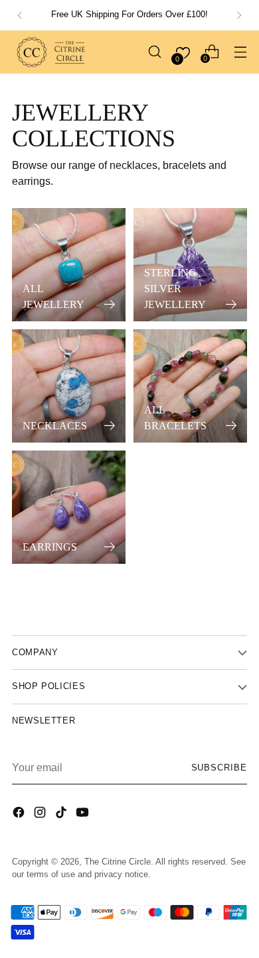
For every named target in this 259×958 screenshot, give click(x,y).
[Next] (239, 15)
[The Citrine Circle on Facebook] (20, 814)
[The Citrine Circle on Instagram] (41, 814)
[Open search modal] (154, 52)
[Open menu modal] (240, 52)
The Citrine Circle (117, 862)
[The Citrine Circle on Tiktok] (62, 814)
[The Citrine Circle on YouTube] (84, 814)
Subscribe (219, 767)
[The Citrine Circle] (52, 52)
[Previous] (20, 15)
